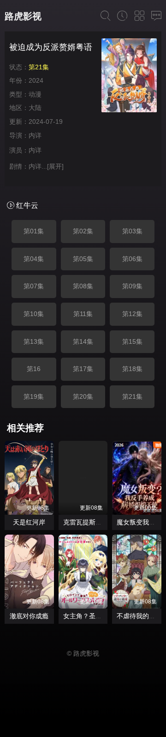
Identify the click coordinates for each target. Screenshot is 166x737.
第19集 (34, 396)
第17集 (83, 368)
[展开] (55, 166)
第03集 (132, 231)
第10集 (34, 313)
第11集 (83, 313)
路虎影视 (23, 16)
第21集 (132, 396)
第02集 (83, 231)
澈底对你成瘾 (29, 616)
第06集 (132, 258)
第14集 (83, 341)
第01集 (34, 231)
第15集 (132, 341)
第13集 (34, 341)
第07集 (34, 286)
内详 (35, 135)
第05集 (83, 258)
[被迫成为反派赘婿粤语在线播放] (129, 76)
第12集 (132, 313)
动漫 (35, 94)
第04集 (34, 258)
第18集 (132, 368)
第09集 (132, 286)
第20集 (83, 396)
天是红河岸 (29, 522)
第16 (34, 368)
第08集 (83, 286)
